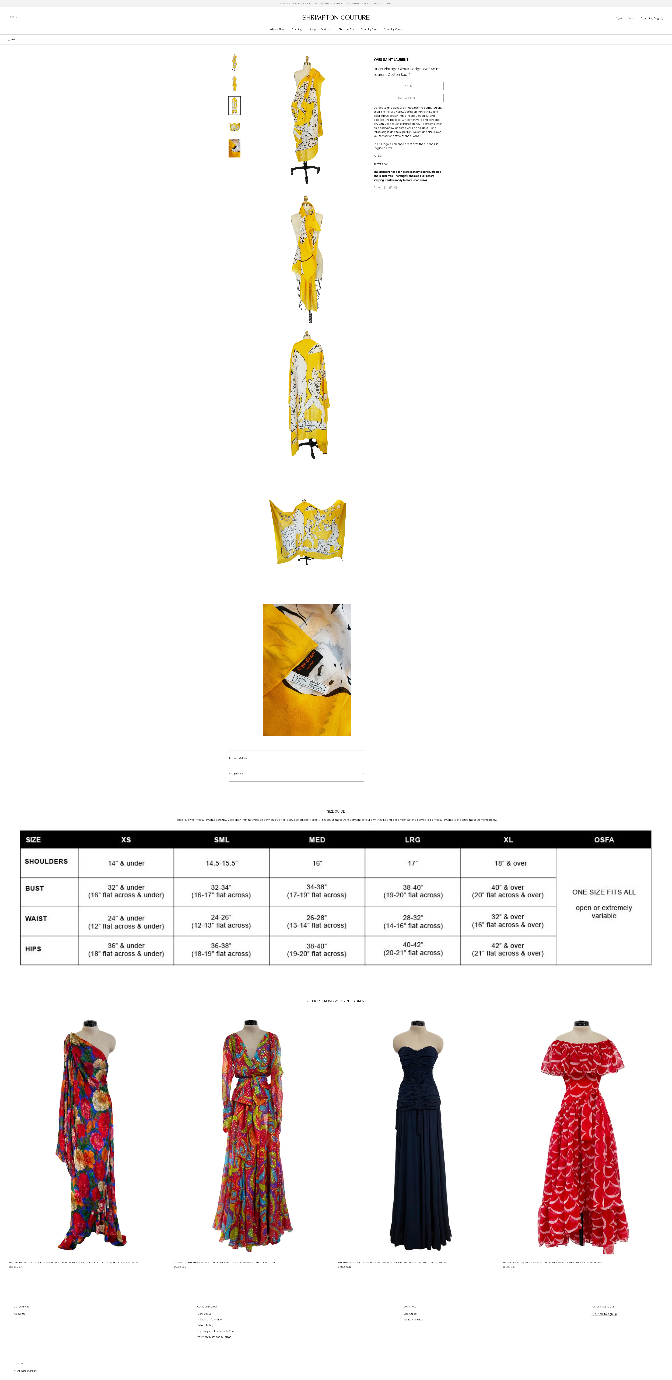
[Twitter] (390, 187)
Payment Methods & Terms (214, 1337)
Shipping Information (210, 1319)
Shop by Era (346, 29)
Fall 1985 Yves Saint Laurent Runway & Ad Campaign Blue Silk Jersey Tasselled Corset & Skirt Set (393, 1262)
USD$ (12, 17)
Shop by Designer (320, 29)
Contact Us (204, 1314)
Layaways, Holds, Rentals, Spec (216, 1331)
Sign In (619, 18)
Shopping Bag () (652, 18)
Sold (408, 86)
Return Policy (205, 1325)
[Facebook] (384, 187)
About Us (19, 1314)
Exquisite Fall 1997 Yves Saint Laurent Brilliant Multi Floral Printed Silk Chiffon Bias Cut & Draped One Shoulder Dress (74, 1262)
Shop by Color (393, 29)
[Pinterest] (395, 187)
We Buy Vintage (413, 1319)
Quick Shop (89, 1197)
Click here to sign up (604, 1314)
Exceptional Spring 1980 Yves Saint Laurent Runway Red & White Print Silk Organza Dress (553, 1262)
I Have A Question (409, 98)
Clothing (297, 29)
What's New (277, 29)
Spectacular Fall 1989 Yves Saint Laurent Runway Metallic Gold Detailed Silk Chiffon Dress (224, 1262)
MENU (13, 39)
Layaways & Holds (238, 758)
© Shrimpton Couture (25, 1370)
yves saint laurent (391, 59)
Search (631, 18)
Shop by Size (369, 29)
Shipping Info (236, 773)
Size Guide (410, 1314)
